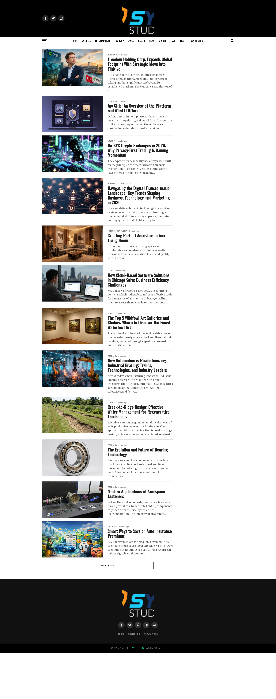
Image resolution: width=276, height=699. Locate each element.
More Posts (107, 565)
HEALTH (141, 40)
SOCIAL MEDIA (197, 40)
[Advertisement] (96, 675)
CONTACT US (134, 634)
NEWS (151, 40)
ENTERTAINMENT (102, 40)
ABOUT (121, 634)
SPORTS (162, 40)
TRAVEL (183, 40)
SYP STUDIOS (138, 648)
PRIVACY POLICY (151, 634)
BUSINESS (86, 40)
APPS (75, 40)
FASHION (118, 40)
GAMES (131, 40)
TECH (173, 40)
